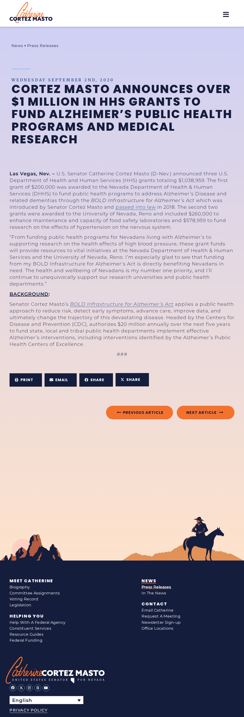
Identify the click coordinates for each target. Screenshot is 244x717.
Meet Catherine (31, 580)
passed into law (136, 207)
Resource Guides (26, 634)
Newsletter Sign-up (161, 622)
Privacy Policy (28, 710)
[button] (226, 14)
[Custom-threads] (37, 688)
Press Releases (43, 45)
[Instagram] (29, 688)
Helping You (27, 616)
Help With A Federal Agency (38, 622)
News (17, 45)
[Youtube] (46, 688)
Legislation (20, 605)
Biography (20, 587)
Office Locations (157, 628)
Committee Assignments (35, 593)
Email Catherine (157, 610)
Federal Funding (26, 640)
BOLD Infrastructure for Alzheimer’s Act (121, 304)
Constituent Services (30, 628)
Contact (154, 604)
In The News (154, 593)
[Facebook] (13, 688)
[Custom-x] (21, 688)
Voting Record (24, 599)
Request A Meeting (161, 616)
